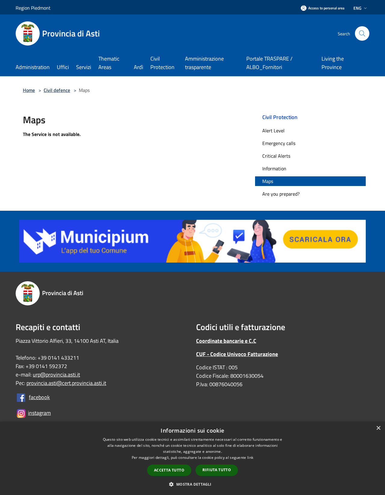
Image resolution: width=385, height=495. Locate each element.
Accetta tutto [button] (169, 470)
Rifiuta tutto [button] (216, 469)
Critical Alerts (276, 155)
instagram (39, 413)
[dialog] (192, 458)
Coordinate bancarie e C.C (226, 341)
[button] (192, 484)
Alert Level (273, 130)
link (250, 457)
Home (29, 90)
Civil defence (57, 90)
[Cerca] (362, 33)
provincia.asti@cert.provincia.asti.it (66, 383)
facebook (39, 397)
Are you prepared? (281, 193)
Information (274, 168)
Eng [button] (357, 8)
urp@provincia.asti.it (56, 374)
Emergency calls (278, 143)
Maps (267, 181)
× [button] (378, 428)
